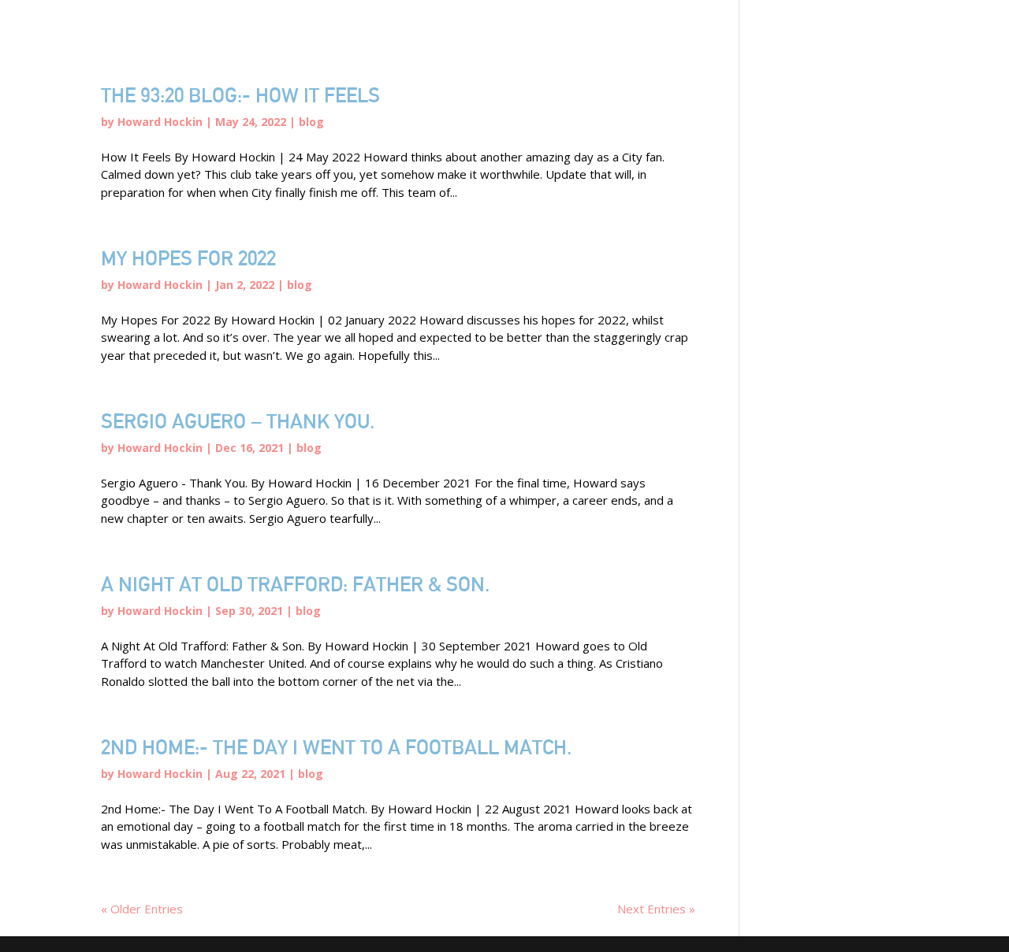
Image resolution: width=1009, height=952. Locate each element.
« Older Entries (142, 909)
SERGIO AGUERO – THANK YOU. (237, 421)
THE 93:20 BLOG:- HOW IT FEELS (240, 95)
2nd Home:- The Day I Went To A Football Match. (336, 747)
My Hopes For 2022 (188, 258)
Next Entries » (656, 909)
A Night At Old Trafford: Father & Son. (295, 584)
